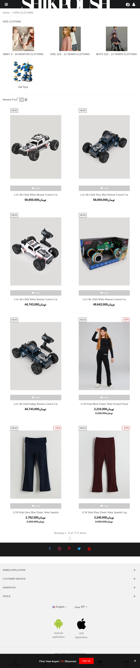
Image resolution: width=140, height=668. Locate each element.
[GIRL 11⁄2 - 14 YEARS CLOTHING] (70, 38)
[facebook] (49, 548)
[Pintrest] (69, 548)
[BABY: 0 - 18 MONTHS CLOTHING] (23, 38)
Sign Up (86, 661)
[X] (79, 548)
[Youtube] (89, 548)
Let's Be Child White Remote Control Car (35, 194)
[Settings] (133, 4)
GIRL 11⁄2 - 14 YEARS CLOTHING (70, 54)
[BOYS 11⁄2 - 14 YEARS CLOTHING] (116, 38)
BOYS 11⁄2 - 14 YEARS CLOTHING (116, 54)
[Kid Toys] (23, 71)
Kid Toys (23, 86)
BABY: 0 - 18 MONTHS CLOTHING (23, 54)
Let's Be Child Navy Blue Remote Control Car (104, 194)
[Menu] (6, 4)
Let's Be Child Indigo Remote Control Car (36, 404)
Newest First (10, 99)
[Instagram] (59, 548)
